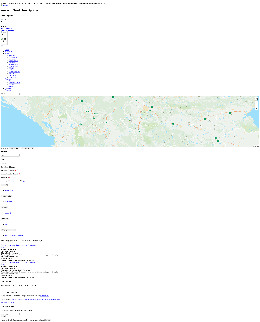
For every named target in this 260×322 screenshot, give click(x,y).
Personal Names (14, 66)
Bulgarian (8, 88)
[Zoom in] (256, 102)
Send (3, 316)
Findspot (12, 73)
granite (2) (8, 213)
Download (56, 299)
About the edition (14, 83)
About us (12, 81)
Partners (11, 84)
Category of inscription (8, 230)
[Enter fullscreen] (256, 98)
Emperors (12, 62)
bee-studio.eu (5, 302)
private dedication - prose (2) (14, 235)
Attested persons (14, 64)
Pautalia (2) (8, 202)
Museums (12, 55)
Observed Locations (27, 148)
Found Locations (15, 148)
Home (7, 50)
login (12, 302)
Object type (5, 218)
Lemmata (12, 59)
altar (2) (7, 224)
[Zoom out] (256, 105)
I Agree (48, 320)
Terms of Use (44, 296)
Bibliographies (13, 77)
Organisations (13, 57)
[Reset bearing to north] (256, 108)
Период (3, 163)
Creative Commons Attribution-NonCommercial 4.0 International (32, 299)
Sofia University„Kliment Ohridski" (8, 29)
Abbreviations (13, 61)
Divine (11, 70)
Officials (11, 68)
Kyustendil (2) (9, 190)
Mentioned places (14, 72)
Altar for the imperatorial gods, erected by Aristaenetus (18, 245)
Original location (6, 196)
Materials (4, 207)
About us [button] (8, 79)
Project (11, 86)
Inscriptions (8, 51)
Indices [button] (7, 53)
